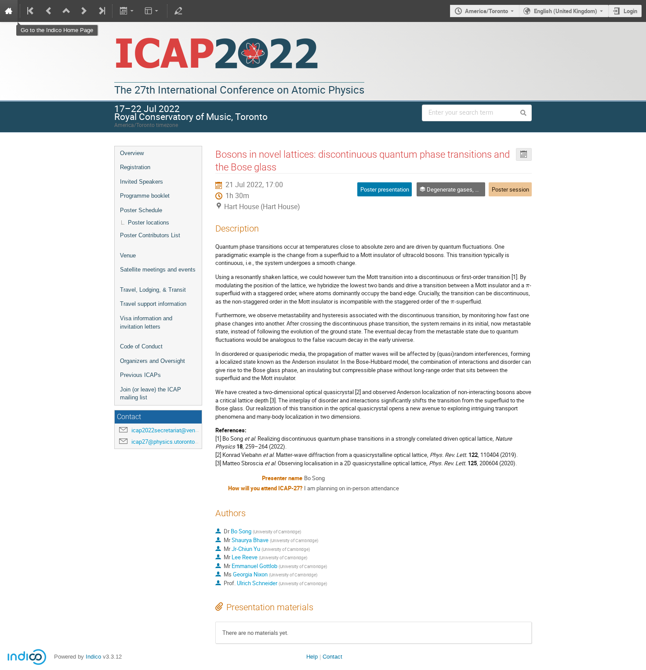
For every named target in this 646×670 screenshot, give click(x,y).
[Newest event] (101, 11)
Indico (93, 656)
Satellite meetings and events (158, 269)
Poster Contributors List (150, 235)
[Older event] (49, 11)
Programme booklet (145, 195)
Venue (128, 255)
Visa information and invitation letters (146, 322)
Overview (132, 153)
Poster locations (148, 222)
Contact (332, 656)
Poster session (510, 189)
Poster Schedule (141, 210)
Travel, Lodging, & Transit (153, 289)
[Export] (127, 11)
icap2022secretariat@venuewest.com (178, 430)
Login (630, 11)
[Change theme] (152, 11)
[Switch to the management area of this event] (178, 11)
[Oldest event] (31, 11)
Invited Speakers (141, 181)
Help (312, 656)
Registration (135, 167)
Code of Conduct (141, 346)
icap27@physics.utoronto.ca (166, 441)
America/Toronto (486, 11)
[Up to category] (66, 11)
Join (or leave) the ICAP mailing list (150, 393)
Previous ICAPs (140, 375)
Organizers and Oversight (152, 361)
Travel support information (153, 304)
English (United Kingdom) (565, 11)
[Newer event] (84, 11)
